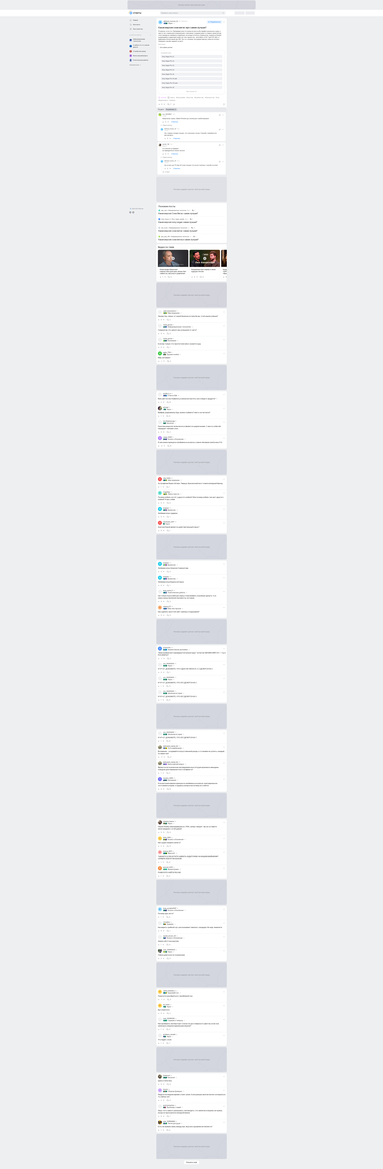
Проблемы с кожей (174, 1107)
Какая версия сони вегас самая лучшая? (177, 231)
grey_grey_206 (165, 236)
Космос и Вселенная (175, 439)
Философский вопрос (176, 764)
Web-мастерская (174, 609)
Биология (170, 423)
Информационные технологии (177, 210)
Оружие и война (173, 354)
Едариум (170, 924)
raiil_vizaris (164, 228)
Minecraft (171, 853)
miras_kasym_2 (165, 219)
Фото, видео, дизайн (178, 219)
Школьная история (175, 693)
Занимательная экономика (178, 650)
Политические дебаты (176, 593)
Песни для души (174, 1123)
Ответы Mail (172, 395)
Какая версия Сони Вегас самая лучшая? (178, 213)
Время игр (172, 510)
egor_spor (164, 210)
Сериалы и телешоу (175, 1020)
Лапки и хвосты (173, 494)
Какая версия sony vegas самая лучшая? (177, 222)
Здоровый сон (173, 993)
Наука (170, 23)
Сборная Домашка (175, 1091)
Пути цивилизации (175, 748)
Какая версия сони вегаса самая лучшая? (178, 240)
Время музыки (173, 869)
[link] (173, 265)
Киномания (172, 341)
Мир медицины (173, 313)
